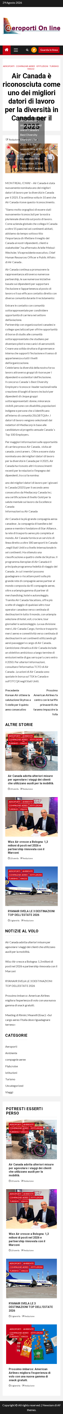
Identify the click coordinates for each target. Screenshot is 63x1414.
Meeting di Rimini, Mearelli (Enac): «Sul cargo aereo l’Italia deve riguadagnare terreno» (28, 1019)
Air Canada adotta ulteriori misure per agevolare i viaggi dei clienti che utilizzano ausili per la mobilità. (31, 779)
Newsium (48, 1405)
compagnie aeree (25, 66)
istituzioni (42, 66)
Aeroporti (9, 66)
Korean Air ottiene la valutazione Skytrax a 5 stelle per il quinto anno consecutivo (18, 700)
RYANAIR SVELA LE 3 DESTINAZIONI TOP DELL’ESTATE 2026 (31, 913)
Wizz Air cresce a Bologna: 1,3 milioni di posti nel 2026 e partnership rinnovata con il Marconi (31, 966)
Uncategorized (14, 1085)
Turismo (54, 66)
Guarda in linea (49, 49)
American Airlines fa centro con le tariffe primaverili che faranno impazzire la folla (45, 702)
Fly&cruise (11, 1066)
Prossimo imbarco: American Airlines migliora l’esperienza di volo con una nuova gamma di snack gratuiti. (30, 1000)
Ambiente (27, 736)
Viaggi (30, 68)
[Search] (27, 50)
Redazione (15, 139)
